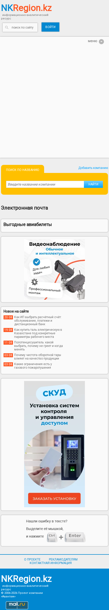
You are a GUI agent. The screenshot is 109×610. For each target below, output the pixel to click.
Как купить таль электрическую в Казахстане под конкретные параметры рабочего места (38, 333)
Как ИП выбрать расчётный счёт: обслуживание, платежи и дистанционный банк (38, 320)
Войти (50, 27)
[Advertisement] (54, 103)
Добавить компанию (93, 168)
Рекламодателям (63, 559)
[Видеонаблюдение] (54, 269)
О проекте (32, 559)
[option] (54, 269)
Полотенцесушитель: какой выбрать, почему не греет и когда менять (38, 346)
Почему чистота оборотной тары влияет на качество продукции (37, 356)
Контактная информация (51, 563)
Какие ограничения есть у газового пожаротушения (33, 365)
